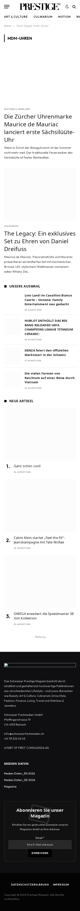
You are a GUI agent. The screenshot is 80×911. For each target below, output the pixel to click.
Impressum (61, 884)
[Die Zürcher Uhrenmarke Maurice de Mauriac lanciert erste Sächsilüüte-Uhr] (40, 77)
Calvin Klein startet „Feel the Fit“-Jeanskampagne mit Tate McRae (39, 539)
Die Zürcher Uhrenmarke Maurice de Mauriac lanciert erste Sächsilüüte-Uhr (39, 127)
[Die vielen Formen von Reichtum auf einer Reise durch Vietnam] (12, 379)
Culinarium (43, 16)
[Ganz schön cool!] (40, 434)
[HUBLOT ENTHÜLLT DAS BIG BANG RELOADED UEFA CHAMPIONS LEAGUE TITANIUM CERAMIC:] (12, 326)
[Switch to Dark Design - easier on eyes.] (67, 7)
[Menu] (6, 6)
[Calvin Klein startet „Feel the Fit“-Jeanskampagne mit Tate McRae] (40, 505)
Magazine (10, 786)
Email (40, 838)
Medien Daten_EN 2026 (19, 773)
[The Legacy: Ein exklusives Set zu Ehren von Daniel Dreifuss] (40, 194)
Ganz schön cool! (27, 466)
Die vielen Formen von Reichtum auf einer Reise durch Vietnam (50, 377)
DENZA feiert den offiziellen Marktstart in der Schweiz (47, 352)
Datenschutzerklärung (30, 884)
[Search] (74, 6)
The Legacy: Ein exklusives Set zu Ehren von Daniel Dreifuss (39, 241)
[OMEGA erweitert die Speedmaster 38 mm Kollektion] (40, 581)
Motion (64, 16)
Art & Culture (16, 16)
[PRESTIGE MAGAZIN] (40, 6)
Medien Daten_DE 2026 (19, 780)
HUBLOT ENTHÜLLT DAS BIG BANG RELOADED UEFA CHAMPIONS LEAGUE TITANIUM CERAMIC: (49, 327)
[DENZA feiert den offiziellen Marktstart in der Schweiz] (12, 356)
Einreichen (40, 853)
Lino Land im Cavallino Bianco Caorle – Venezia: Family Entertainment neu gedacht (48, 299)
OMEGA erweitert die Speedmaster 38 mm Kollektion (44, 615)
